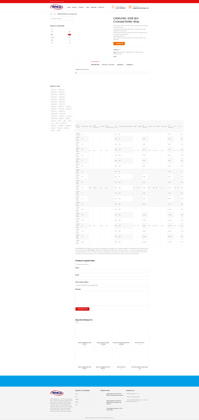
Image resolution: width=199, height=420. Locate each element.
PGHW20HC (61, 125)
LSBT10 (70, 121)
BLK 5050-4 (53, 89)
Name (77, 267)
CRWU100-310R (121, 52)
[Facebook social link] (141, 2)
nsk (52, 29)
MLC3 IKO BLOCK (139, 342)
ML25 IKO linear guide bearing (103, 343)
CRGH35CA (61, 106)
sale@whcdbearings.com (141, 8)
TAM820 (53, 130)
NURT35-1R (63, 123)
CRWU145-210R (117, 54)
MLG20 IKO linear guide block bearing (121, 343)
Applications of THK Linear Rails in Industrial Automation (114, 394)
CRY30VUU (69, 116)
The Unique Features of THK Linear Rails (114, 409)
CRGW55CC (54, 109)
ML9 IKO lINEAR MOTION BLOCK (84, 367)
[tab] (95, 64)
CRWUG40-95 (54, 113)
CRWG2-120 (54, 111)
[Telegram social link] (125, 57)
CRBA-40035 (54, 101)
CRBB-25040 (62, 101)
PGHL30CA (53, 125)
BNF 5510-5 (61, 92)
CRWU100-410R (139, 52)
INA (52, 42)
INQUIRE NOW (119, 43)
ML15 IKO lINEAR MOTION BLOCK (84, 343)
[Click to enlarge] (78, 39)
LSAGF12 (68, 118)
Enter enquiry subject (82, 282)
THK (52, 31)
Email (77, 275)
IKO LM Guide (91, 250)
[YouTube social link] (146, 2)
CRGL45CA (68, 106)
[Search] (108, 7)
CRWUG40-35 (62, 111)
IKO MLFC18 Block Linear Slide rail (140, 367)
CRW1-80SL (61, 109)
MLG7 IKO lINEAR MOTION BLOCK (103, 367)
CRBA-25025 (62, 99)
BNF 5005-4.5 (62, 94)
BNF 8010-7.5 (54, 94)
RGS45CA (66, 128)
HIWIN (52, 37)
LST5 (52, 123)
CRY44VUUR (54, 118)
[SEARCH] (71, 18)
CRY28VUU (61, 116)
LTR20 (57, 123)
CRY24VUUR (54, 116)
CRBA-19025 (54, 99)
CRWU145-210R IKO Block (82, 69)
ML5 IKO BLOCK (121, 367)
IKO (55, 14)
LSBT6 (64, 121)
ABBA (52, 40)
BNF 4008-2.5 (54, 92)
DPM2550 (61, 118)
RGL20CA (60, 128)
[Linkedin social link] (123, 57)
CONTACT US (132, 381)
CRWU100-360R (130, 52)
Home (51, 14)
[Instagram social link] (144, 2)
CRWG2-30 (68, 109)
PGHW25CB (68, 125)
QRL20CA (53, 128)
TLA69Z (58, 130)
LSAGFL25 (53, 121)
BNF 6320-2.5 (54, 97)
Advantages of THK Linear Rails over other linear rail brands (113, 402)
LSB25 (59, 121)
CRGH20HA (53, 106)
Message (78, 289)
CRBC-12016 (62, 104)
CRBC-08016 (54, 104)
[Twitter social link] (142, 2)
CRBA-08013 (62, 97)
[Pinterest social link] (148, 2)
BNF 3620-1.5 (61, 89)
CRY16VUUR (62, 113)
